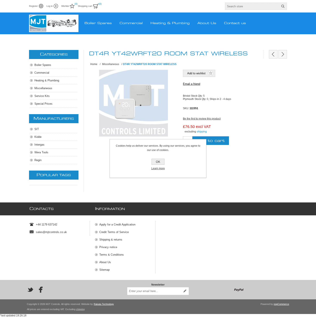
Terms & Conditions (111, 254)
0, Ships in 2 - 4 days (219, 98)
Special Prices (43, 103)
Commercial (41, 72)
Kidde (37, 136)
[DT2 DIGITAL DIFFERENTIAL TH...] (273, 54)
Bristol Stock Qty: (193, 95)
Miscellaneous (43, 88)
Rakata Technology (104, 304)
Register (33, 6)
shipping (202, 131)
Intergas (39, 144)
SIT (36, 129)
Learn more (158, 168)
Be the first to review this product (202, 118)
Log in (49, 6)
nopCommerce (281, 304)
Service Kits (42, 96)
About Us (105, 262)
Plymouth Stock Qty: (195, 98)
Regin (37, 160)
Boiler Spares (42, 65)
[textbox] (252, 6)
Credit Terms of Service (114, 232)
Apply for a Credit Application (117, 224)
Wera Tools (41, 152)
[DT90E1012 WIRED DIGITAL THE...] (282, 54)
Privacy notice (108, 247)
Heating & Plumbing (46, 80)
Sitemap (104, 269)
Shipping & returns (110, 239)
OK (158, 161)
